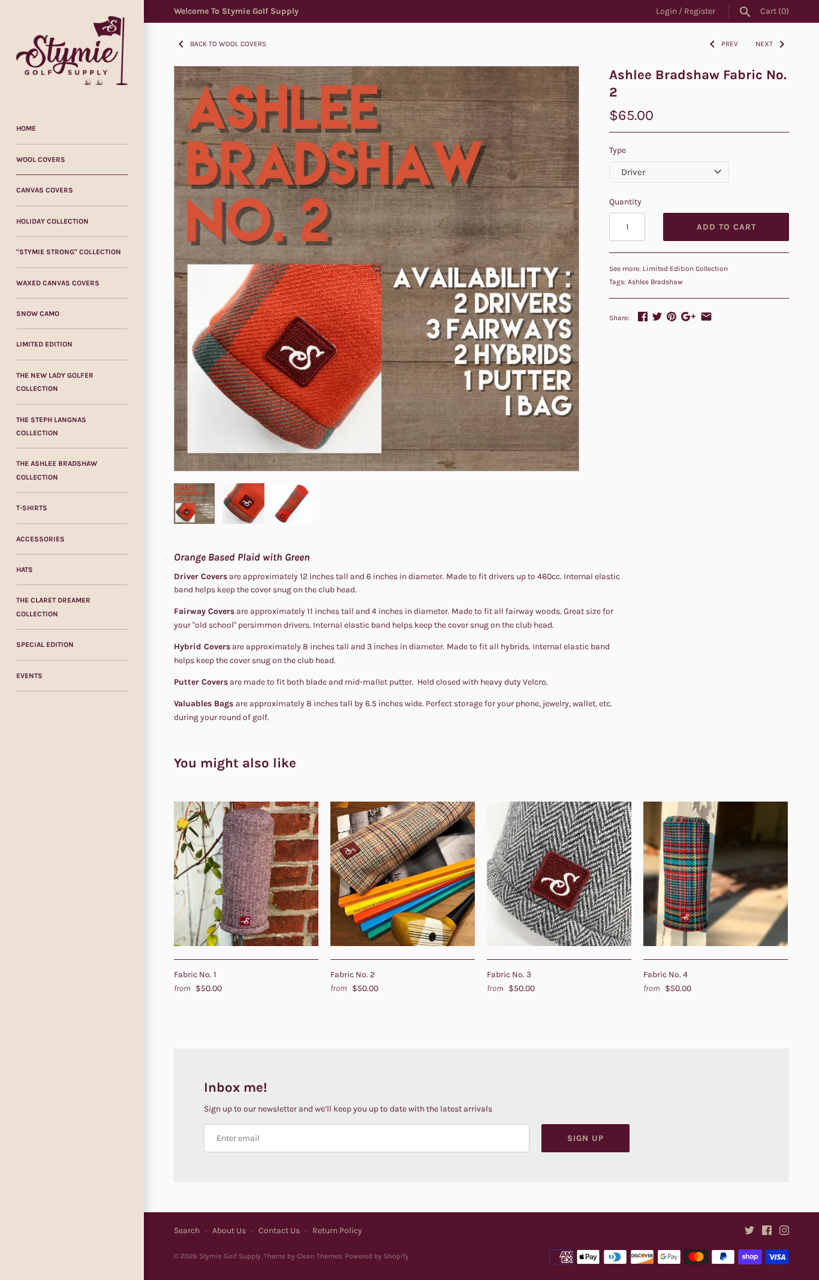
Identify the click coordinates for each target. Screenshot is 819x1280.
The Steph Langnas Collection (51, 426)
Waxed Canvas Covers (58, 283)
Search (187, 1230)
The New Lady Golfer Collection (55, 382)
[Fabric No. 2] (402, 874)
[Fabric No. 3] (559, 874)
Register (699, 11)
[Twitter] (749, 1231)
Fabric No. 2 (352, 974)
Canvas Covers (44, 190)
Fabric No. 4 (665, 974)
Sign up (585, 1138)
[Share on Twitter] (657, 316)
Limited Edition (44, 344)
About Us (229, 1230)
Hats (24, 569)
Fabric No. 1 (195, 974)
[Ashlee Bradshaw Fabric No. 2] (376, 269)
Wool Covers (40, 159)
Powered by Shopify (377, 1256)
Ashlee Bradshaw (655, 282)
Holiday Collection (52, 221)
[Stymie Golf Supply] (72, 50)
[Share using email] (706, 316)
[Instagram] (784, 1231)
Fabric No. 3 (509, 974)
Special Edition (45, 644)
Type (617, 150)
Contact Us (279, 1230)
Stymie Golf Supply (230, 1256)
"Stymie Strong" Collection (68, 252)
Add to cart (726, 227)
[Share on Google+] (688, 316)
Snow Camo (37, 313)
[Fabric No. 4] (715, 874)
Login (666, 11)
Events (29, 675)
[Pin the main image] (671, 316)
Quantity (625, 202)
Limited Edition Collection (685, 268)
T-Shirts (31, 508)
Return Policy (337, 1230)
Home (26, 128)
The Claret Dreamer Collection (53, 607)
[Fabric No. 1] (246, 874)
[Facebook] (767, 1231)
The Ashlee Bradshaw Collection (56, 470)
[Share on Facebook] (643, 316)
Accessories (40, 539)
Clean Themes (319, 1256)
